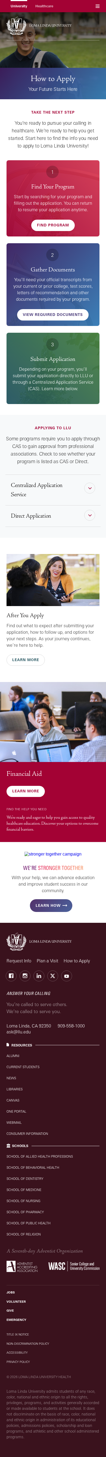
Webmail (14, 1122)
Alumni (13, 1056)
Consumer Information (27, 1134)
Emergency (16, 1320)
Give (10, 1310)
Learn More (25, 660)
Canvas (13, 1100)
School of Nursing (23, 1201)
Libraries (15, 1089)
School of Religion (24, 1234)
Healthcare (44, 6)
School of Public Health (29, 1223)
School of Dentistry (25, 1179)
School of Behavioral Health (33, 1167)
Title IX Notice (18, 1334)
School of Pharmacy (25, 1212)
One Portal (16, 1111)
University (19, 6)
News (11, 1078)
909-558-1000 (71, 1026)
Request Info (19, 960)
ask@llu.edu (19, 1032)
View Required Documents (53, 314)
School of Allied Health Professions (40, 1156)
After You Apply (25, 615)
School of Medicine (24, 1190)
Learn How (48, 905)
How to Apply (77, 960)
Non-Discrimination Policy (28, 1344)
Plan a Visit (47, 960)
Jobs (11, 1292)
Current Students (23, 1067)
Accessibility (17, 1352)
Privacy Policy (18, 1362)
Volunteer (16, 1302)
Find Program (53, 225)
